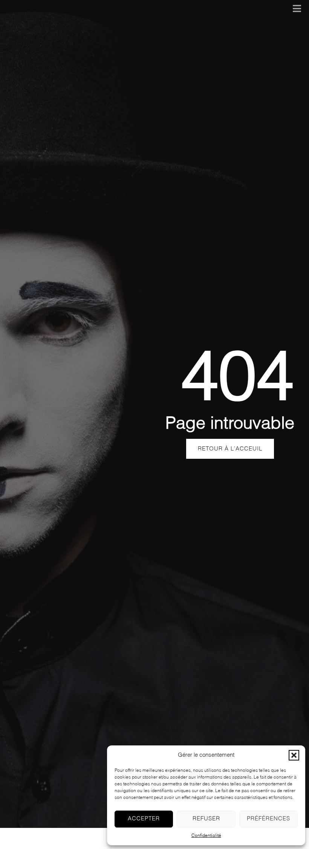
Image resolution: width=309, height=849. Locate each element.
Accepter (144, 819)
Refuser (206, 819)
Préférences (268, 819)
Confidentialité (206, 836)
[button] (294, 755)
